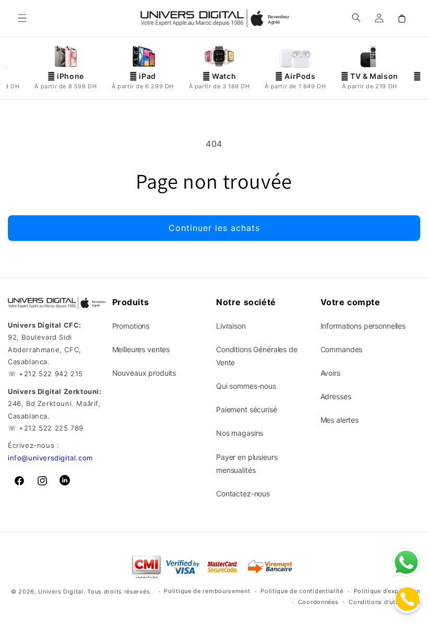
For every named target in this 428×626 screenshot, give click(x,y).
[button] (21, 18)
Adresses (335, 396)
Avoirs (330, 372)
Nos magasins (239, 432)
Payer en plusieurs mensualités (246, 463)
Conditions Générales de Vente (257, 356)
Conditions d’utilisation (384, 602)
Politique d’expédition (387, 591)
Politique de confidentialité (301, 591)
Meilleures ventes (141, 349)
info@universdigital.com (50, 458)
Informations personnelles (363, 325)
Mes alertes (339, 419)
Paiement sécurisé (246, 409)
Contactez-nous (243, 493)
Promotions (131, 325)
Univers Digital (61, 591)
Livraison (231, 325)
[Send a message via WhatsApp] (406, 562)
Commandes (341, 349)
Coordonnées (318, 602)
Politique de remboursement (207, 591)
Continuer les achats (214, 228)
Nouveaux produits (144, 372)
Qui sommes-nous (246, 385)
